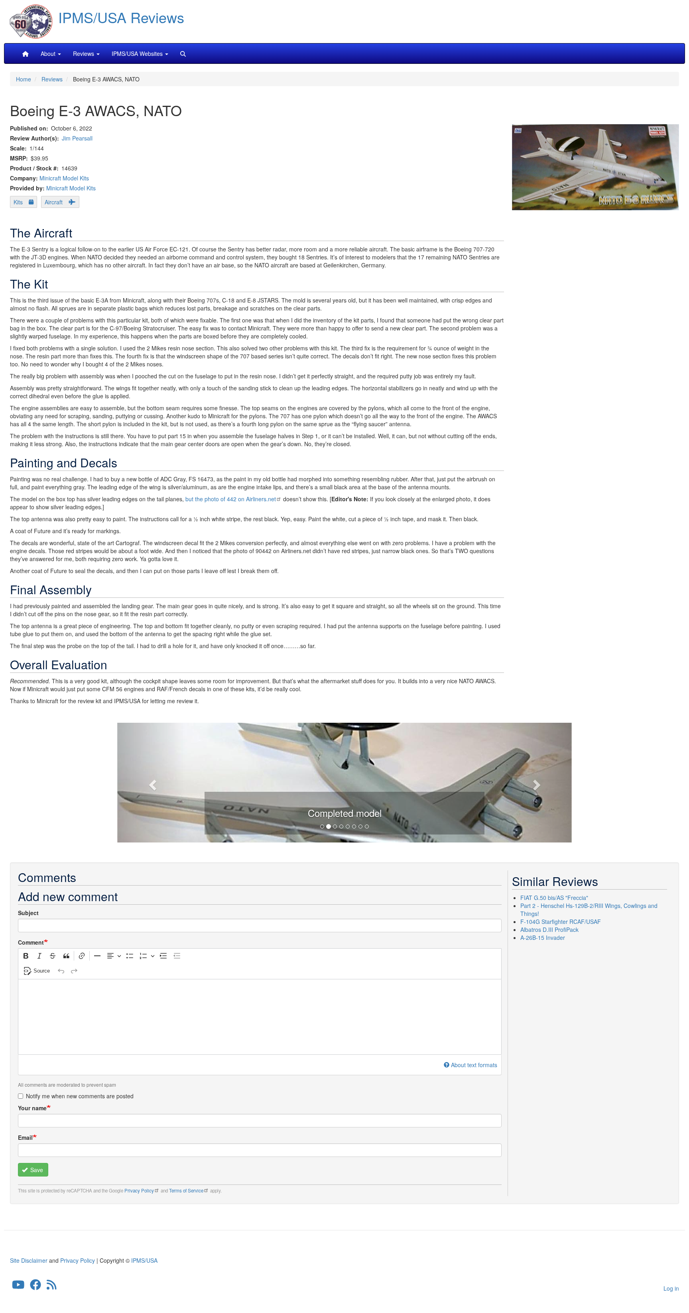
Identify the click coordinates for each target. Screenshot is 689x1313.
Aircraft (54, 202)
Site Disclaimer (28, 1260)
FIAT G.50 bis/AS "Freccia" (554, 898)
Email (25, 1137)
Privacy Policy (139, 1190)
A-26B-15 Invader (542, 937)
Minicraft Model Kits (64, 178)
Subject (28, 913)
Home (23, 79)
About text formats (474, 1065)
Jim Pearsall (77, 138)
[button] (284, 781)
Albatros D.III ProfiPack (549, 929)
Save (36, 1170)
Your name (32, 1108)
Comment (31, 942)
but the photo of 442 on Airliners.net (230, 499)
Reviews (52, 79)
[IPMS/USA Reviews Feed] (52, 1287)
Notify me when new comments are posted (80, 1096)
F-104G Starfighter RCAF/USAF (560, 921)
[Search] (183, 53)
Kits (18, 202)
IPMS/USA (144, 1260)
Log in (671, 1288)
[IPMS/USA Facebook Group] (35, 1287)
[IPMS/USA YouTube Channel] (18, 1287)
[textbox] (260, 1017)
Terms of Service (186, 1190)
